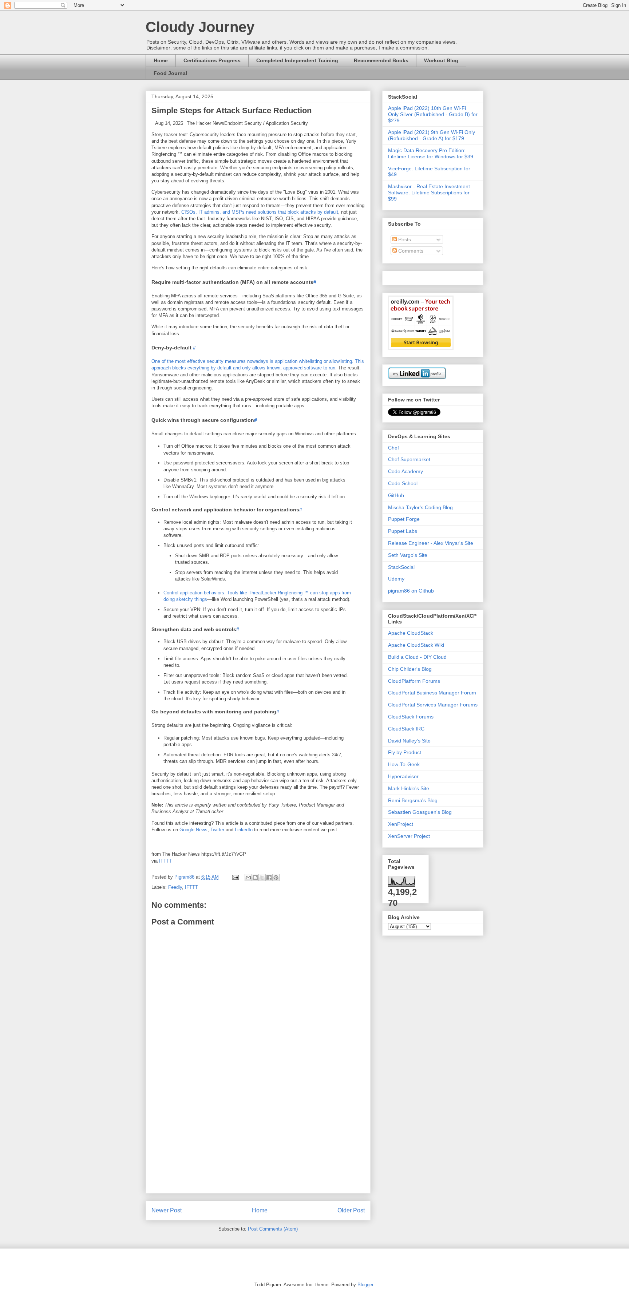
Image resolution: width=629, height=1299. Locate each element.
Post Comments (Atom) (273, 1229)
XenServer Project (409, 836)
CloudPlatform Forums (414, 681)
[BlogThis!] (255, 877)
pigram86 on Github (411, 591)
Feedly (175, 887)
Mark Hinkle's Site (408, 788)
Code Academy (405, 471)
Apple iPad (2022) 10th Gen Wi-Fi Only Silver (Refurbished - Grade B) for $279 (433, 114)
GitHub (396, 495)
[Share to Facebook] (269, 877)
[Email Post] (235, 877)
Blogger (365, 1284)
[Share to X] (262, 877)
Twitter (217, 829)
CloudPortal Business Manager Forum (432, 693)
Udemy (396, 579)
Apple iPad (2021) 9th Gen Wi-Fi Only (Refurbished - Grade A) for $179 (431, 135)
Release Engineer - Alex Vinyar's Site (430, 543)
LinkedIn (244, 829)
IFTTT (165, 861)
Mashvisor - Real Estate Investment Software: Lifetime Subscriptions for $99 (429, 192)
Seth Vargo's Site (407, 555)
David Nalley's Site (409, 741)
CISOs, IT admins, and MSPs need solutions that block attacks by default (259, 212)
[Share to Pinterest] (276, 877)
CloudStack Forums (411, 717)
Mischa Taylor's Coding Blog (420, 507)
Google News (193, 829)
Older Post (351, 1210)
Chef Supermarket (409, 459)
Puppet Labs (402, 531)
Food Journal (170, 73)
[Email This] (248, 877)
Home (161, 60)
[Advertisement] (258, 1142)
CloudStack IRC (406, 729)
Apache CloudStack (410, 633)
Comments (410, 251)
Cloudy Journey (200, 27)
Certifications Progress (212, 60)
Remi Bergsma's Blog (413, 800)
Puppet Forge (404, 519)
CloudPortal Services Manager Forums (433, 705)
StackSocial (401, 567)
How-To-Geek (404, 764)
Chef (393, 448)
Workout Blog (441, 60)
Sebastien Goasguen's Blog (420, 812)
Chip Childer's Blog (410, 669)
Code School (403, 483)
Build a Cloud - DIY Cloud (417, 657)
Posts (404, 239)
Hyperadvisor (403, 776)
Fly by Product (404, 752)
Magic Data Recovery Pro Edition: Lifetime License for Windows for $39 (430, 153)
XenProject (400, 824)
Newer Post (166, 1210)
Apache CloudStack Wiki (416, 645)
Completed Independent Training (297, 60)
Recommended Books (381, 60)
